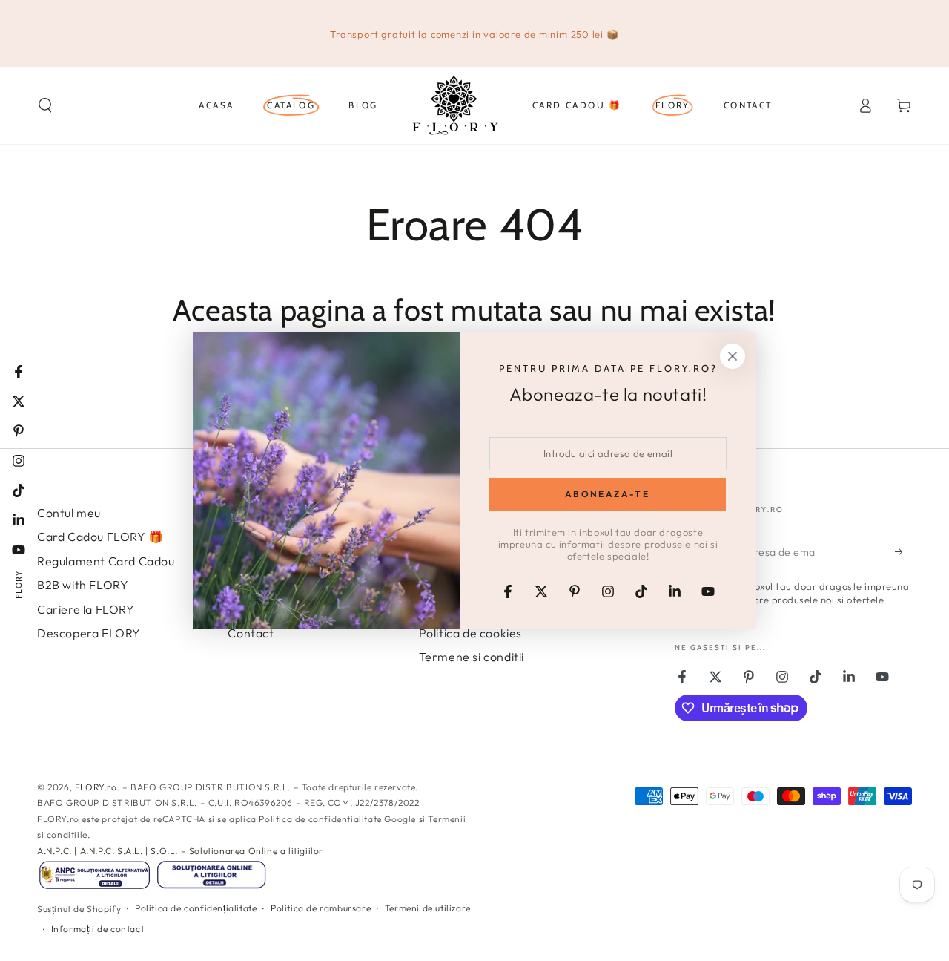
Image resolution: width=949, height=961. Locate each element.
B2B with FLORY (82, 584)
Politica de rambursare (321, 908)
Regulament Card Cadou (106, 561)
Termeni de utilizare (428, 908)
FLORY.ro (96, 787)
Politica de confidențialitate (196, 908)
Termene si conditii (471, 656)
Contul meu (69, 512)
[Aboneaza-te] (903, 551)
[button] (45, 105)
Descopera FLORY (89, 633)
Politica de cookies (470, 633)
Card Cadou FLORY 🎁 (100, 536)
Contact (251, 633)
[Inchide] (732, 356)
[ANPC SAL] (94, 887)
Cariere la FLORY (86, 609)
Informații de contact (98, 928)
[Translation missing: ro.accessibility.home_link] (455, 105)
